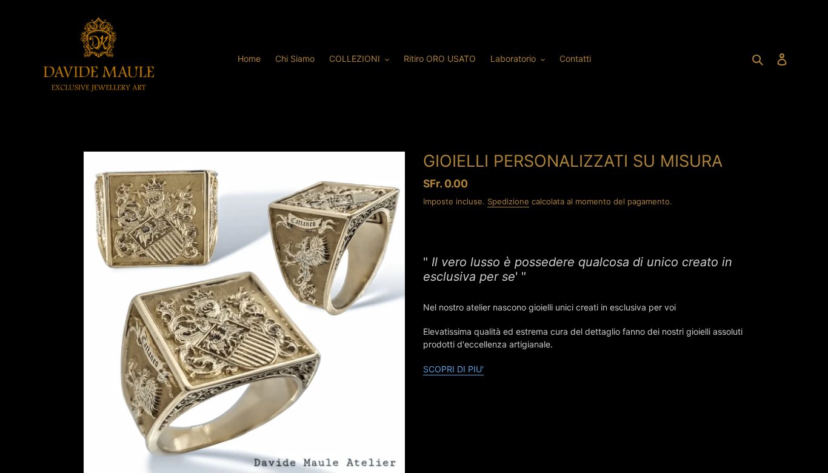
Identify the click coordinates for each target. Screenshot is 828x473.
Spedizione (508, 201)
